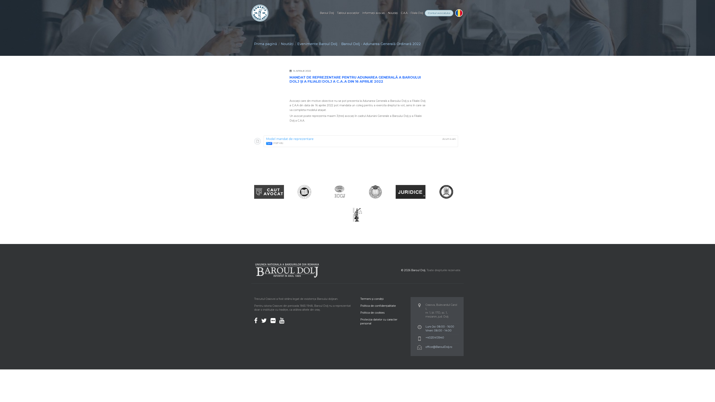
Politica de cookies (372, 312)
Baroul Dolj (327, 13)
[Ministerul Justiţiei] (446, 191)
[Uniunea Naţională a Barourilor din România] (304, 191)
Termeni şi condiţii (372, 299)
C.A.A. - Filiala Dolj (412, 13)
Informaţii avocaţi (373, 13)
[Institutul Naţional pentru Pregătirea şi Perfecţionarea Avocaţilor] (375, 191)
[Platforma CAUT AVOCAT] (269, 191)
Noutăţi (393, 13)
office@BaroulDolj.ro (438, 347)
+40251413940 (434, 337)
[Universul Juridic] (357, 214)
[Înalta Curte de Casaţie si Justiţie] (340, 191)
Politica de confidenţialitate (378, 305)
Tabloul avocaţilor (348, 13)
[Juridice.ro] (410, 191)
